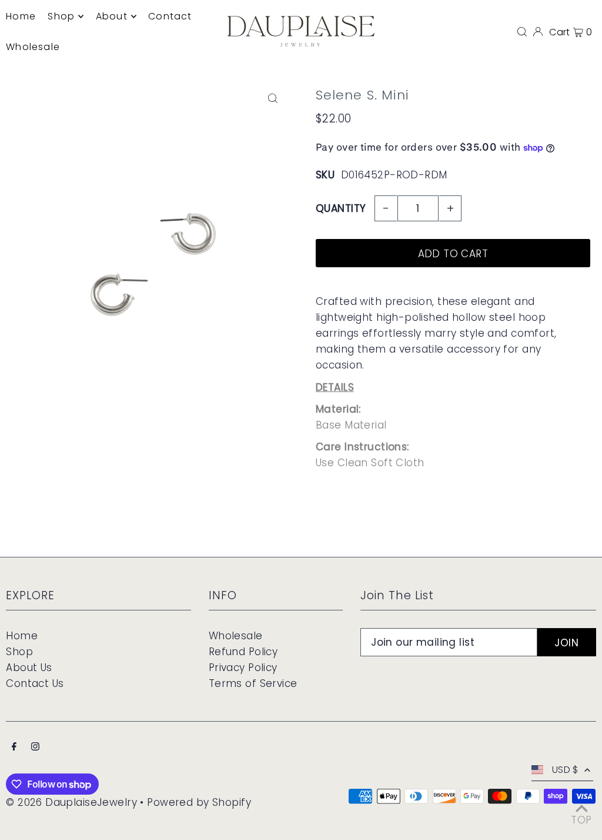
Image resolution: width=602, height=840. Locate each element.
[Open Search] (522, 31)
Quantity (341, 208)
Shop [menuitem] (61, 16)
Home (22, 636)
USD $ (565, 769)
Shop (19, 652)
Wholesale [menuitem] (33, 47)
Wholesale (236, 636)
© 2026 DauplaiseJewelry (71, 802)
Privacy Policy (243, 667)
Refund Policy (243, 652)
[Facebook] (14, 747)
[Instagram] (35, 747)
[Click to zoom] (273, 98)
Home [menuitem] (21, 16)
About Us (29, 667)
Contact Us (34, 683)
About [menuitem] (112, 16)
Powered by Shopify (199, 802)
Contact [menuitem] (170, 16)
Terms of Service (253, 683)
